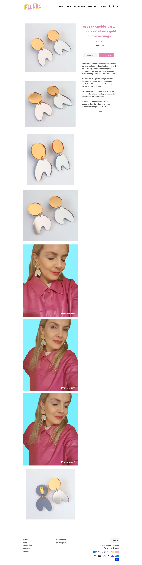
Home (61, 6)
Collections (79, 6)
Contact (102, 6)
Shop (69, 6)
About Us (92, 6)
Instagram (62, 543)
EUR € (114, 541)
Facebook (62, 540)
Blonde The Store (112, 545)
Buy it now (107, 55)
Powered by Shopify (111, 548)
